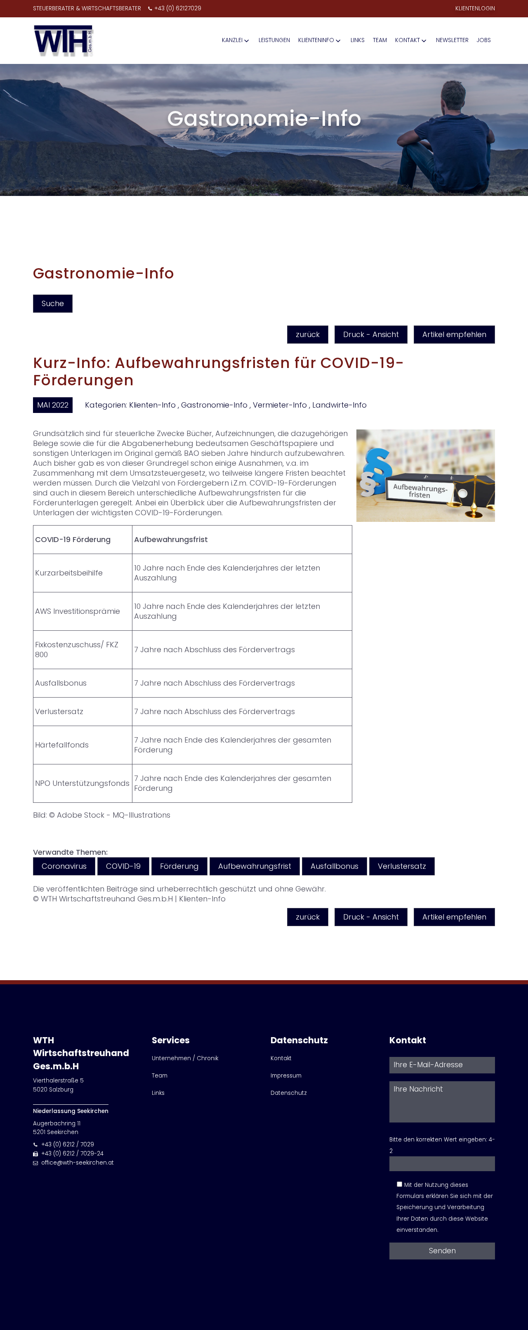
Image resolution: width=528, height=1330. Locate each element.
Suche (53, 303)
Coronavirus (64, 866)
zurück (308, 334)
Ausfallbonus (334, 866)
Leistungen (274, 40)
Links (358, 40)
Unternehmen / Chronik (185, 1058)
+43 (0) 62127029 (177, 8)
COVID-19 (123, 866)
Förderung (179, 866)
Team (380, 40)
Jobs (484, 40)
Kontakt (407, 40)
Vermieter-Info (280, 405)
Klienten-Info (152, 405)
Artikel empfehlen (454, 334)
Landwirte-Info (339, 405)
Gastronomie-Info (214, 405)
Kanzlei (232, 40)
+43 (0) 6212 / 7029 (67, 1144)
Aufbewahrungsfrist (254, 866)
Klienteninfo (316, 40)
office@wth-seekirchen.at (77, 1163)
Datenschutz (289, 1093)
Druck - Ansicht (371, 334)
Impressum (286, 1076)
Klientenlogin (475, 8)
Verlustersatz (402, 866)
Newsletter (452, 40)
